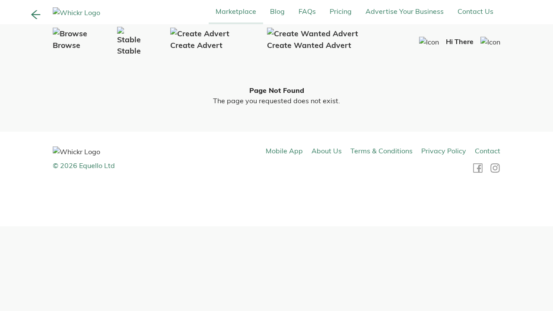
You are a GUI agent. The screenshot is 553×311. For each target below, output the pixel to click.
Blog (277, 11)
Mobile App (284, 150)
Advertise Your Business (404, 11)
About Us (326, 150)
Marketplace (236, 11)
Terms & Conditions (381, 150)
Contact (487, 150)
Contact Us (475, 11)
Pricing (341, 11)
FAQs (307, 11)
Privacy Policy (443, 150)
